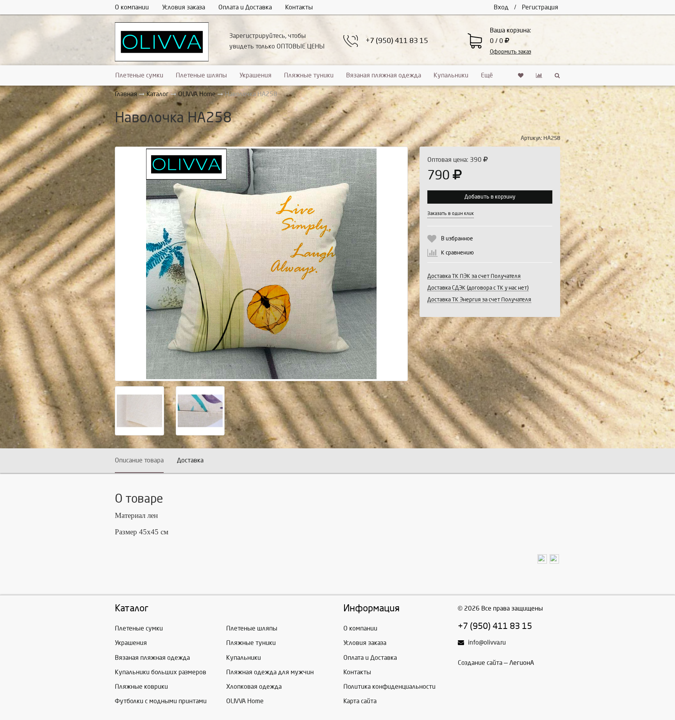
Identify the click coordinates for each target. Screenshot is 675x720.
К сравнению (457, 253)
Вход (501, 7)
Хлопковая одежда (254, 686)
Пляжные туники (309, 75)
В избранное (457, 239)
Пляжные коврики (141, 686)
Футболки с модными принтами (161, 701)
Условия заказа (183, 7)
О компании (132, 7)
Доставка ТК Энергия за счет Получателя (479, 300)
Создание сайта (480, 662)
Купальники (451, 75)
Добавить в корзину (489, 197)
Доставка (190, 460)
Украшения (255, 75)
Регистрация (540, 7)
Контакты (299, 7)
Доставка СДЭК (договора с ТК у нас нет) (478, 288)
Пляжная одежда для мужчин (270, 672)
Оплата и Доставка (245, 7)
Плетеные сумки (139, 75)
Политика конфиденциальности (389, 686)
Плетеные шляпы (201, 75)
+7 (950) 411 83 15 (397, 41)
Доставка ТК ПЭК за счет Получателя (474, 276)
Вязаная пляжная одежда (383, 75)
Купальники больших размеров (160, 672)
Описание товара (139, 460)
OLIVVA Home (245, 701)
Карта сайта (360, 701)
